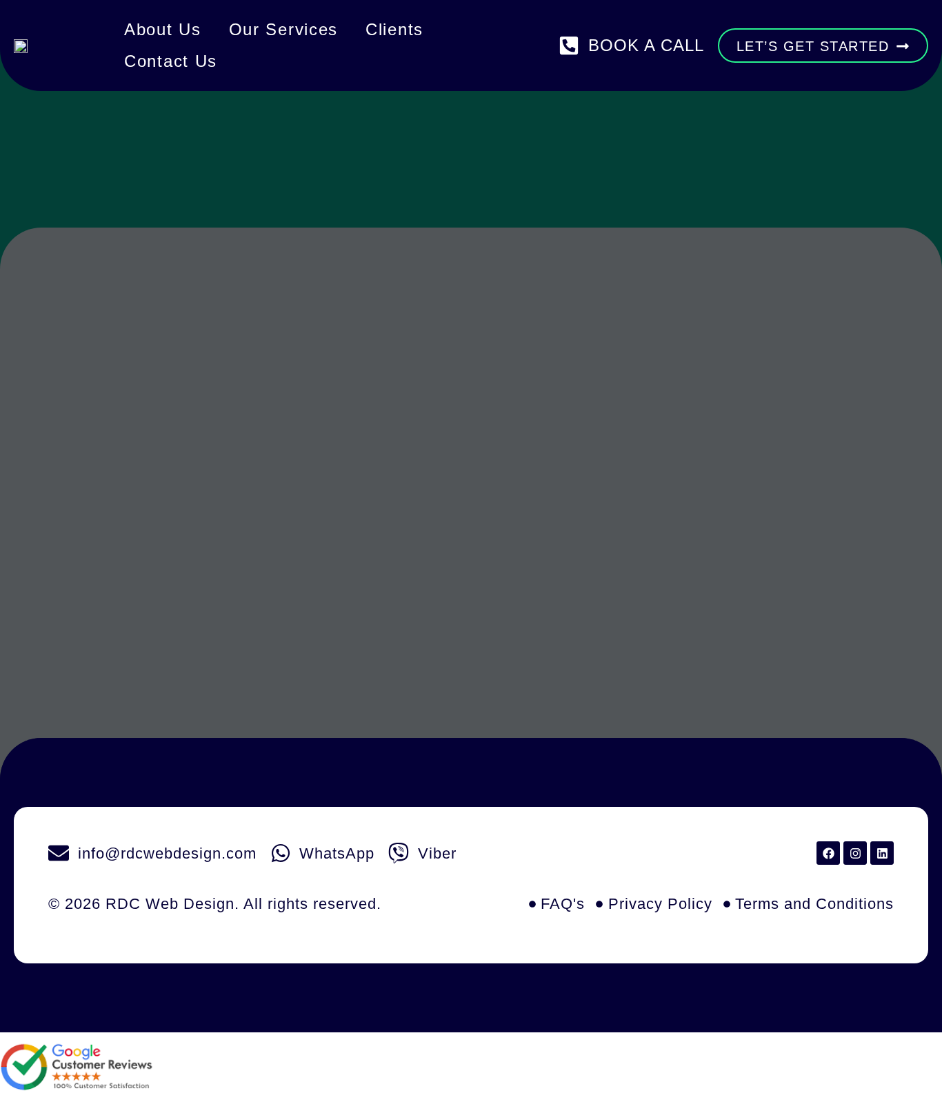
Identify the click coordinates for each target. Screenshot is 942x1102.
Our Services (283, 29)
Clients (394, 29)
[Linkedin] (882, 853)
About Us (162, 29)
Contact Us (170, 61)
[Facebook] (828, 853)
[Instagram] (855, 853)
